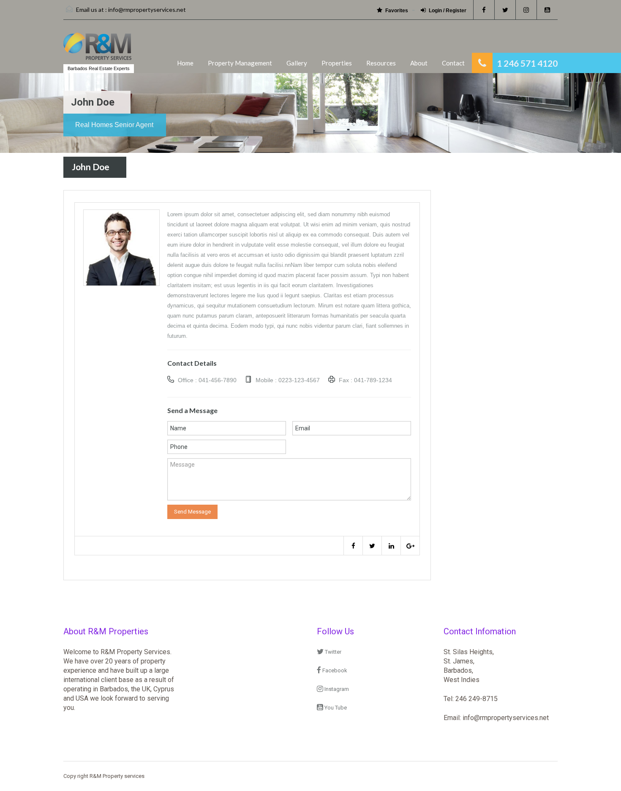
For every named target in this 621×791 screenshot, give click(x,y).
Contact (453, 63)
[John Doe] (121, 247)
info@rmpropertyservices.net (147, 9)
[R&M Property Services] (97, 50)
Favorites (396, 11)
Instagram (336, 689)
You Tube (335, 707)
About (419, 63)
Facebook (334, 670)
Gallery (296, 63)
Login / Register (447, 11)
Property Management (240, 63)
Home (185, 63)
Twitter (332, 652)
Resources (381, 63)
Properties (336, 63)
